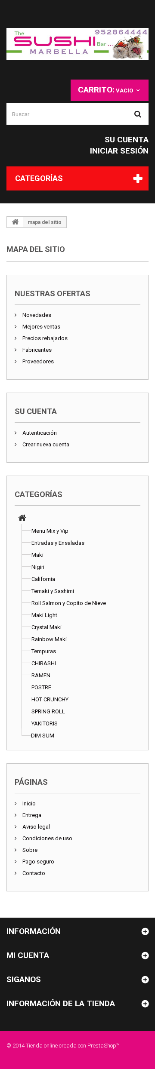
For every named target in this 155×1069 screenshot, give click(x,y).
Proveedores (37, 361)
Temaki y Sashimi (52, 591)
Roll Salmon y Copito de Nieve (68, 603)
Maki (37, 555)
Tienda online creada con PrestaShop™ (73, 1045)
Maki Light (44, 615)
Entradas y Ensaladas (57, 543)
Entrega (31, 815)
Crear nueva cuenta (45, 444)
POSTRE (41, 687)
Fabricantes (36, 350)
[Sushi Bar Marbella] (77, 44)
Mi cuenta (27, 955)
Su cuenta (127, 139)
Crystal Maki (46, 627)
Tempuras (43, 651)
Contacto (33, 873)
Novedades (36, 315)
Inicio (28, 803)
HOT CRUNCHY (49, 699)
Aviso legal (35, 826)
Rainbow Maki (49, 639)
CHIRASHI (43, 663)
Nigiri (37, 567)
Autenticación (39, 433)
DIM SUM (42, 735)
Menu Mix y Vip (49, 531)
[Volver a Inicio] (15, 222)
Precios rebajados (44, 338)
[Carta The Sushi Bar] (22, 519)
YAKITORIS (44, 723)
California (43, 579)
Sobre (29, 850)
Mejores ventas (40, 326)
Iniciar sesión (119, 151)
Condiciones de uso (46, 838)
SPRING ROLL (48, 711)
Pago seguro (37, 861)
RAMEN (40, 675)
